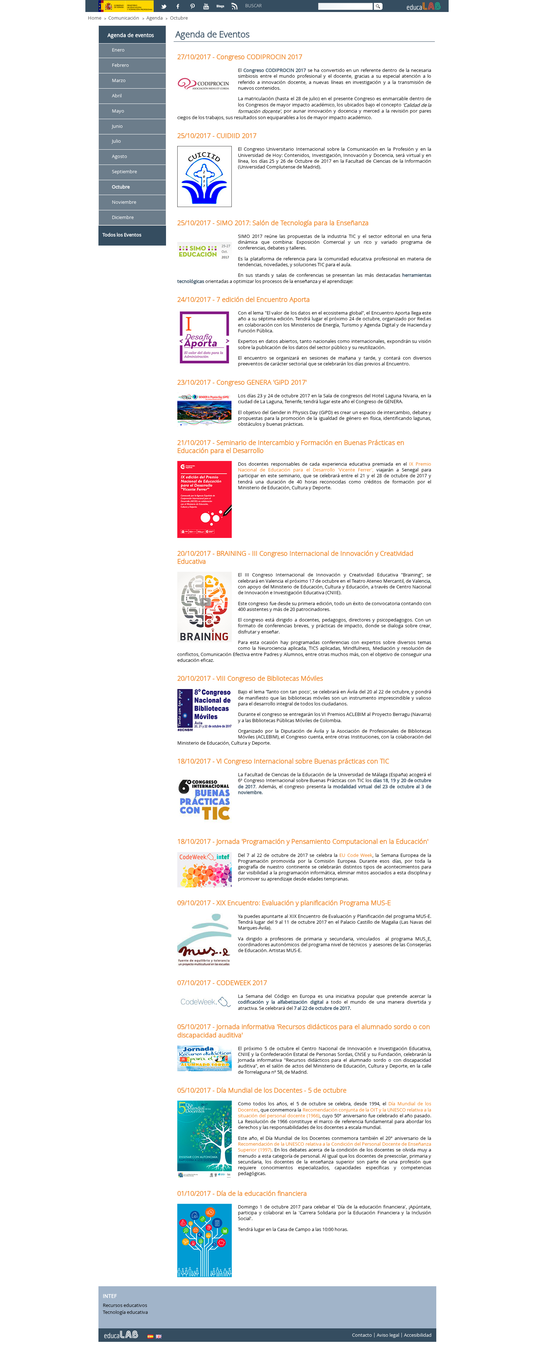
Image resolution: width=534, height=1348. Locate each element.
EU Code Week (355, 855)
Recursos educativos (125, 1305)
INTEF (110, 1295)
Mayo (118, 111)
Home (94, 18)
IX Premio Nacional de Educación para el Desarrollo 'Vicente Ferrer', (334, 467)
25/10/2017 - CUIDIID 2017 (216, 135)
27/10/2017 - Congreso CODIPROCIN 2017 (239, 56)
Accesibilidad (418, 1335)
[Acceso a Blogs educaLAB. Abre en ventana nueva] (221, 3)
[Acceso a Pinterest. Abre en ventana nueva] (192, 3)
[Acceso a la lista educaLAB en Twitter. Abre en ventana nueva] (164, 3)
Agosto (119, 156)
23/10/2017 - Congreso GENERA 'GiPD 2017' (242, 382)
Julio (116, 141)
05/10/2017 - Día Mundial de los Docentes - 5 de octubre (262, 1090)
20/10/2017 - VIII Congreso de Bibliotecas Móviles (250, 678)
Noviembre (124, 202)
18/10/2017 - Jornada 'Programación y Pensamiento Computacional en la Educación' (302, 841)
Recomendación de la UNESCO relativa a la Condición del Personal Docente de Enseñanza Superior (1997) (334, 1147)
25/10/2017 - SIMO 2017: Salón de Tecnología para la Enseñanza (273, 222)
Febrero (120, 65)
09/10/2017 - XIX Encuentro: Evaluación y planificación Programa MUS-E (284, 902)
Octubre (179, 18)
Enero (118, 49)
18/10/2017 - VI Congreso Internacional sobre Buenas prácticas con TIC (283, 761)
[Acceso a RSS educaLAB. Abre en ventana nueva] (235, 3)
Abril (117, 95)
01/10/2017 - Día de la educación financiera (242, 1193)
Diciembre (123, 217)
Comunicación (123, 18)
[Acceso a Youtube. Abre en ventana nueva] (207, 3)
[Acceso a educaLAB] (120, 1331)
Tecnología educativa (125, 1312)
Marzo (119, 80)
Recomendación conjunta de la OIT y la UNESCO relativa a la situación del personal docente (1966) (334, 1112)
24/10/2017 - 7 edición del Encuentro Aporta (243, 299)
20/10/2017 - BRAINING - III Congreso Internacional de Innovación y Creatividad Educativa (295, 557)
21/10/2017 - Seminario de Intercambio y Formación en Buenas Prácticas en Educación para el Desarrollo (290, 446)
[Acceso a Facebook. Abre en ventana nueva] (178, 3)
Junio (117, 126)
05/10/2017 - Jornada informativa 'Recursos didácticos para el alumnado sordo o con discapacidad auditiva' (303, 1030)
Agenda (154, 18)
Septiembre (124, 172)
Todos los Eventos (121, 234)
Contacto (362, 1335)
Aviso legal (388, 1335)
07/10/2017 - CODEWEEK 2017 (222, 982)
